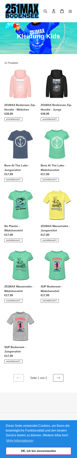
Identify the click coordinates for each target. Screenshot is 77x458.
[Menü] (70, 11)
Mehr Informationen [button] (19, 440)
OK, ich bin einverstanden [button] (38, 450)
